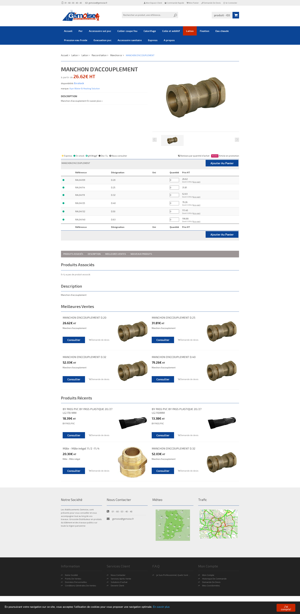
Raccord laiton (99, 55)
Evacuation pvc (102, 40)
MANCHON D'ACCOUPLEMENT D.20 (84, 317)
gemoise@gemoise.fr (97, 3)
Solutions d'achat (119, 582)
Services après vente (121, 578)
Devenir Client (117, 585)
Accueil (68, 30)
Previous (154, 140)
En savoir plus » (94, 100)
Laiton (190, 30)
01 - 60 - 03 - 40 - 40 (73, 3)
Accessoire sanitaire (130, 40)
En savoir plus (161, 607)
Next (237, 140)
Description (94, 254)
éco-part (196, 182)
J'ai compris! (286, 607)
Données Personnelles (76, 582)
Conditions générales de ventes (80, 585)
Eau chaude (222, 30)
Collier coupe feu (127, 30)
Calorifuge (150, 30)
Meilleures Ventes (115, 254)
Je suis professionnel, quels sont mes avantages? (180, 575)
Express (153, 40)
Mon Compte (208, 575)
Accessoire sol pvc (100, 30)
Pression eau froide (75, 40)
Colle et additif (171, 30)
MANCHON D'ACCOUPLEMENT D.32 (84, 357)
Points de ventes (73, 578)
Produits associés (73, 254)
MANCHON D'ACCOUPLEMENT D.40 (174, 357)
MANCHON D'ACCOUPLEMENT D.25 (173, 317)
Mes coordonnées (211, 585)
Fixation (204, 30)
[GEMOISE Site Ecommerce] (81, 15)
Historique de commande (214, 578)
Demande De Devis (211, 582)
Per (81, 30)
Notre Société (71, 575)
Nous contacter (118, 575)
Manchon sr (116, 55)
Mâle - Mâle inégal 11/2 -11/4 (81, 448)
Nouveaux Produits (141, 254)
